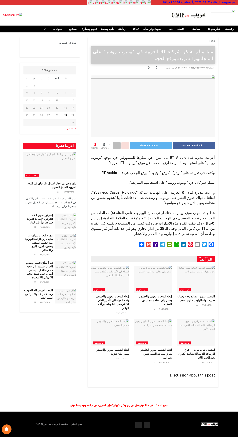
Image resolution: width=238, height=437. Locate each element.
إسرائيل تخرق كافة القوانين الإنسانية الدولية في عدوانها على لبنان (39, 219)
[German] (119, 2)
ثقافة (135, 29)
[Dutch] (142, 2)
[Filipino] (130, 2)
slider (198, 67)
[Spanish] (96, 2)
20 (111, 313)
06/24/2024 (121, 313)
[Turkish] (90, 2)
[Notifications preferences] (6, 429)
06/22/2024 (207, 362)
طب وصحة (107, 29)
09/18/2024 (45, 282)
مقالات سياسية (32, 176)
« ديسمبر (71, 128)
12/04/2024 (69, 192)
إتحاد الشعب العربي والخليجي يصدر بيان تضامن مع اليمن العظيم (155, 300)
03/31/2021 (208, 67)
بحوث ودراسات (152, 29)
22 (197, 305)
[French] (125, 2)
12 (35, 255)
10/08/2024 (45, 227)
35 (58, 192)
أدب (171, 29)
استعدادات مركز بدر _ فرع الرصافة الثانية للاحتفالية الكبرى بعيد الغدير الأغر (196, 353)
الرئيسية (230, 29)
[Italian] (113, 2)
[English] (136, 2)
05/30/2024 (164, 362)
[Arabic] (148, 2)
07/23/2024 (164, 309)
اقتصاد (181, 29)
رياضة (121, 29)
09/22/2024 (45, 255)
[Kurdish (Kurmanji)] (108, 2)
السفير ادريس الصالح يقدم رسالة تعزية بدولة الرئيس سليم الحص (38, 294)
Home (212, 41)
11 (35, 227)
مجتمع (73, 29)
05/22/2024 (121, 358)
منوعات (57, 29)
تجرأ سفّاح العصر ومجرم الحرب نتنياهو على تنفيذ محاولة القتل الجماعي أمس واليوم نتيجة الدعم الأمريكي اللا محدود (39, 270)
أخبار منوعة (214, 29)
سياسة (196, 29)
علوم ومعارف (88, 29)
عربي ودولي (171, 67)
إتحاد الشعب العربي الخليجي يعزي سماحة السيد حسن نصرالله (156, 353)
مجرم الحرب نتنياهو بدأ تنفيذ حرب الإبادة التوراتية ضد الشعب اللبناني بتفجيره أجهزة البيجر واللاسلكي (39, 243)
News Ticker (187, 67)
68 (35, 282)
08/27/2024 (207, 305)
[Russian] (102, 2)
